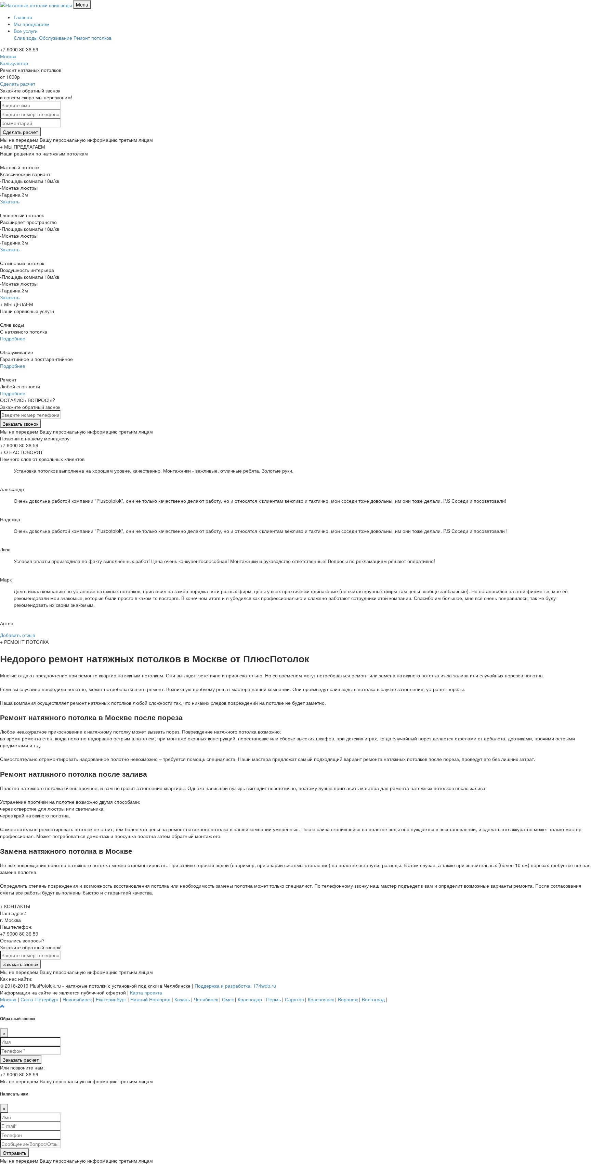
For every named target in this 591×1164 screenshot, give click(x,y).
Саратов (294, 999)
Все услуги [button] (26, 30)
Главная (23, 17)
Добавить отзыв (17, 634)
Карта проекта (146, 992)
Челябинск (206, 999)
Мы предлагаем (32, 24)
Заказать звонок (20, 423)
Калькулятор (14, 63)
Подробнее (12, 338)
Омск (228, 999)
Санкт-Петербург (39, 999)
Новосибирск (77, 999)
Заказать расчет (21, 1059)
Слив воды (26, 37)
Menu (82, 4)
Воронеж (348, 999)
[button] (2, 1006)
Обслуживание (55, 37)
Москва (8, 56)
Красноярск (321, 999)
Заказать (9, 201)
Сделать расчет (17, 83)
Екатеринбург (111, 999)
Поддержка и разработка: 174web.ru (235, 985)
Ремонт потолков (92, 37)
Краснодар (250, 999)
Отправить (14, 1152)
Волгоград (373, 999)
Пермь (273, 999)
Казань (182, 999)
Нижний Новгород (150, 999)
